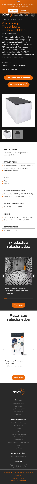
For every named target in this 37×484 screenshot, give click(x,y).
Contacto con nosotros (18, 78)
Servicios (18, 448)
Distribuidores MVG (18, 409)
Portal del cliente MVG (18, 456)
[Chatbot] (21, 14)
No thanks (24, 10)
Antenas (18, 428)
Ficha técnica (17, 84)
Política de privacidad (18, 481)
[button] (27, 14)
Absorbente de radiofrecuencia (18, 437)
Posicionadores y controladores (18, 442)
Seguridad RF (18, 439)
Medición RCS (18, 426)
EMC (18, 431)
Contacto (18, 406)
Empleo (18, 414)
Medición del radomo (18, 434)
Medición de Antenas (18, 423)
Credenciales (18, 412)
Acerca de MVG (18, 403)
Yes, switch (13, 10)
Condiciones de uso (18, 478)
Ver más (18, 305)
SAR (18, 445)
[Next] (33, 276)
